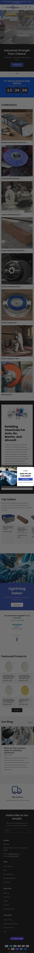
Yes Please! (25, 479)
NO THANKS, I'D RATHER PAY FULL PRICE (25, 482)
